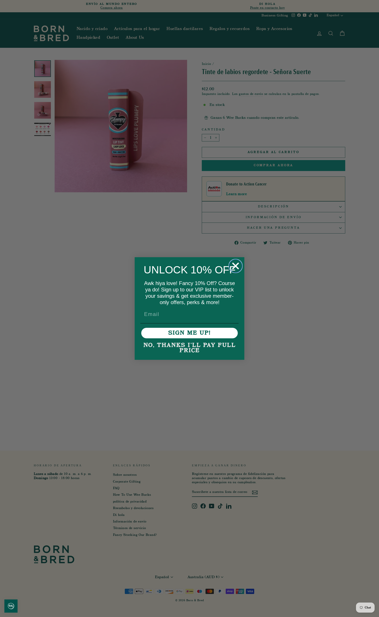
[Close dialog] (235, 266)
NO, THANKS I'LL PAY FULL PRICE (189, 348)
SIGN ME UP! (189, 333)
